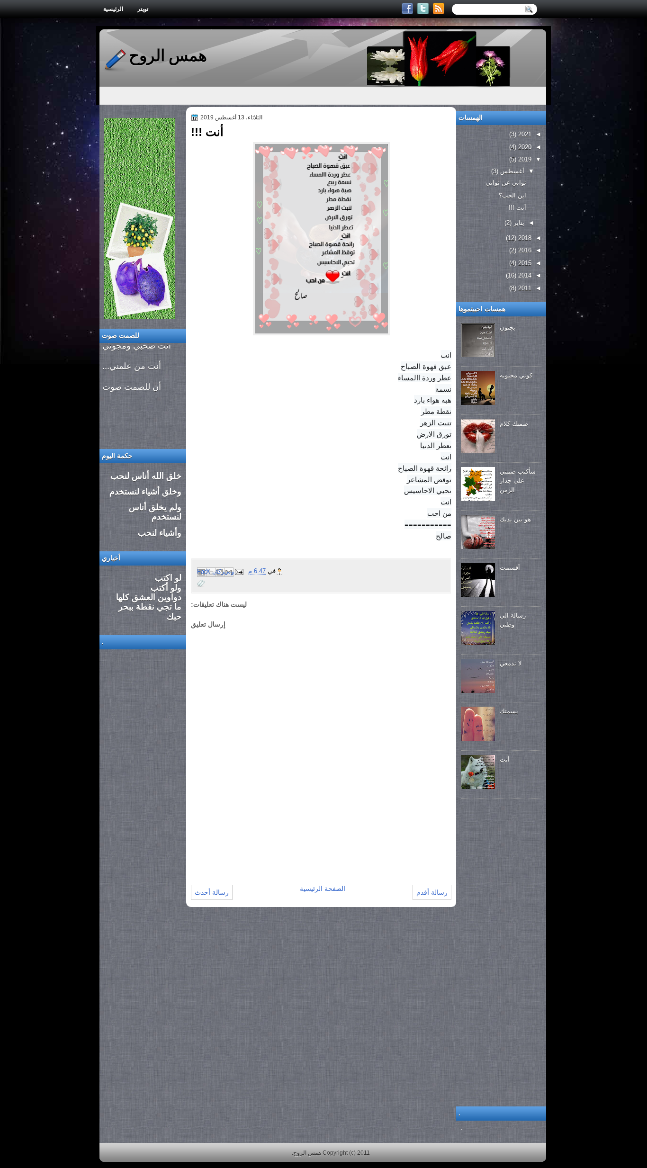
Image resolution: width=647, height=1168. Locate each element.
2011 (523, 288)
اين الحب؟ (512, 195)
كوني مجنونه (516, 375)
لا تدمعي (510, 663)
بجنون (507, 327)
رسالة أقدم (432, 892)
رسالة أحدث (212, 892)
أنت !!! (517, 207)
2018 (523, 238)
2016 (523, 250)
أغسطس (511, 171)
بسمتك (509, 711)
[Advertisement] (302, 852)
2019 (523, 159)
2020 (523, 147)
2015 (523, 263)
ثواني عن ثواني (505, 182)
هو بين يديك (515, 519)
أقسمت (510, 567)
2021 (523, 134)
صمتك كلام (514, 423)
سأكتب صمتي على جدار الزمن (518, 481)
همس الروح (168, 55)
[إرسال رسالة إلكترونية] (239, 571)
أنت (505, 759)
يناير (518, 222)
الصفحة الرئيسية (322, 888)
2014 (523, 275)
